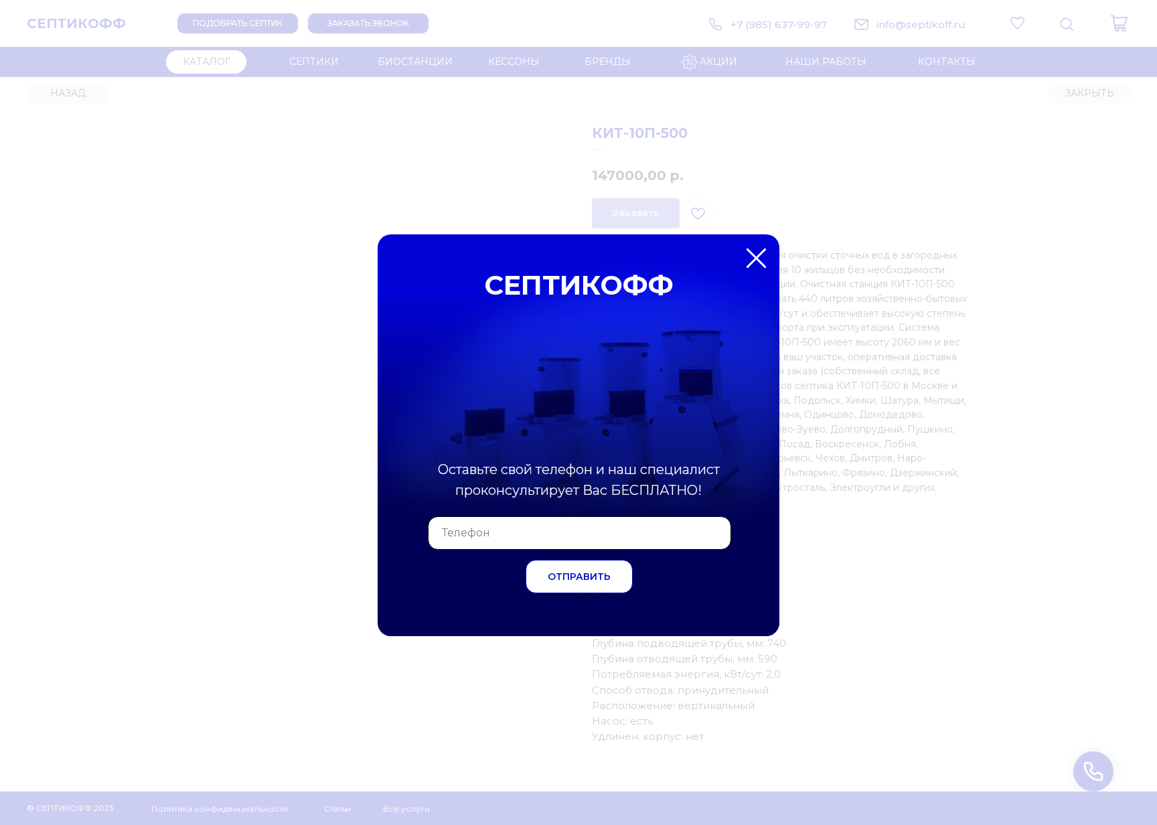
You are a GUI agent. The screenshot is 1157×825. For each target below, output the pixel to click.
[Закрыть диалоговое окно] (1136, 21)
